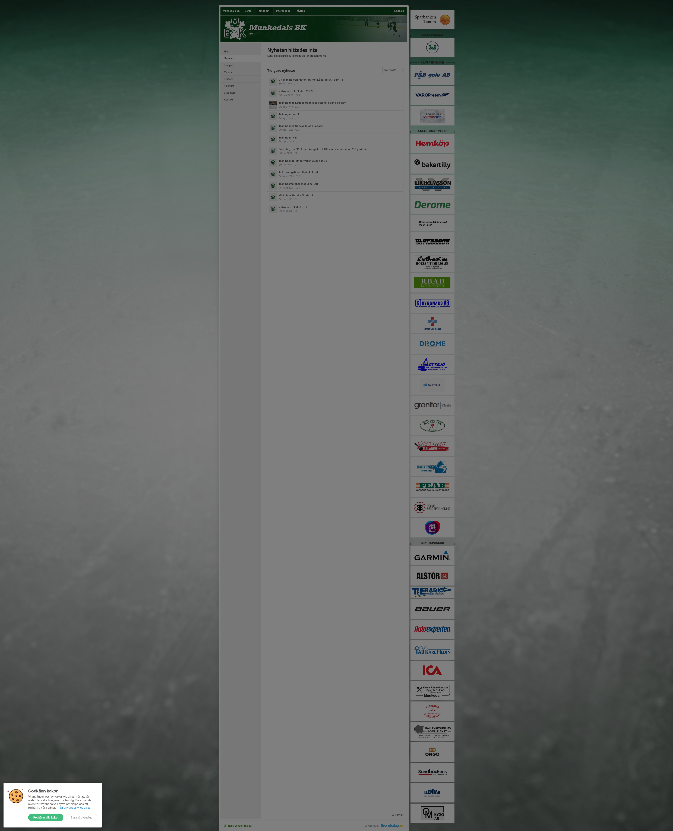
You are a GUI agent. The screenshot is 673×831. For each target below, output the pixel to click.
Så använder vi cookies (74, 807)
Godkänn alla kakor (46, 817)
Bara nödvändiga (81, 817)
